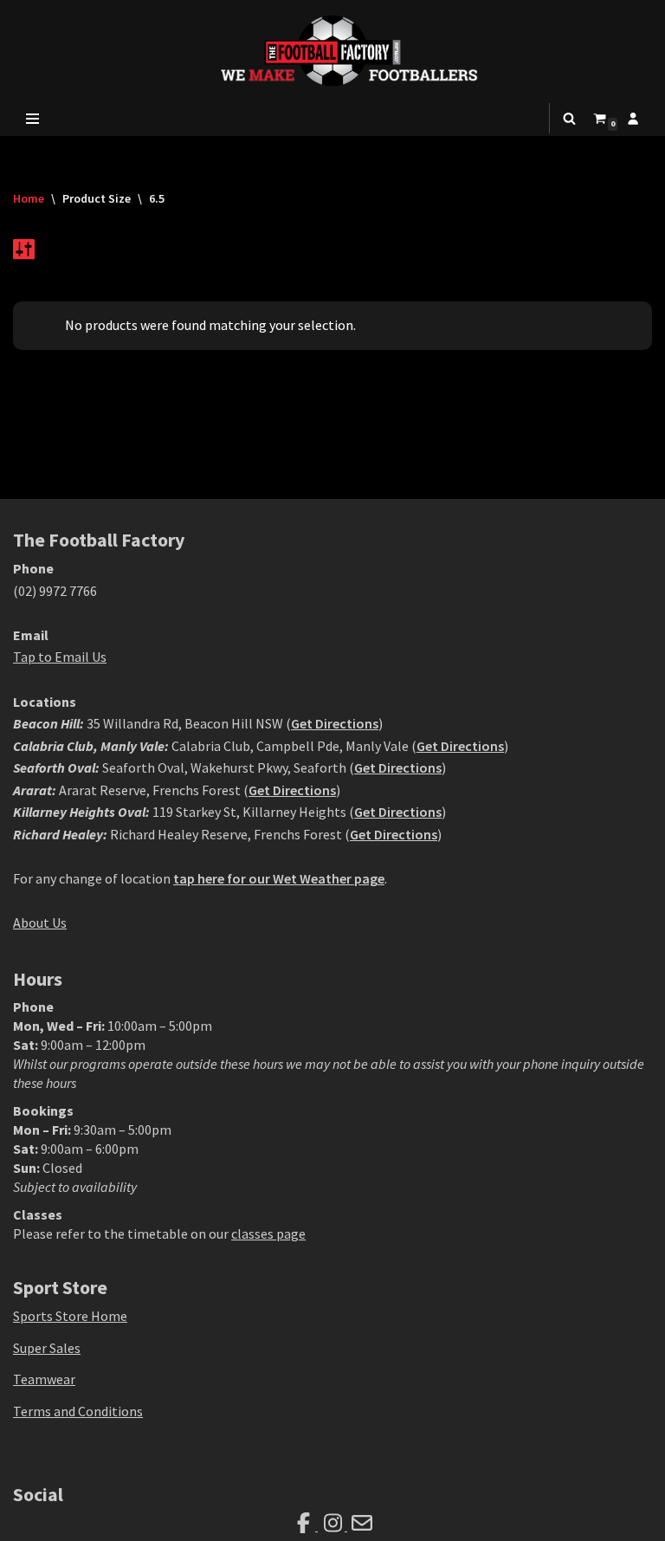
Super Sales (47, 1347)
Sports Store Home (70, 1315)
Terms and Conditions (78, 1411)
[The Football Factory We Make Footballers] (332, 50)
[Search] (569, 118)
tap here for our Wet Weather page (278, 878)
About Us (40, 922)
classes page (268, 1233)
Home (28, 198)
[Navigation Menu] (32, 119)
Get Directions (334, 723)
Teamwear (44, 1379)
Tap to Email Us (60, 656)
